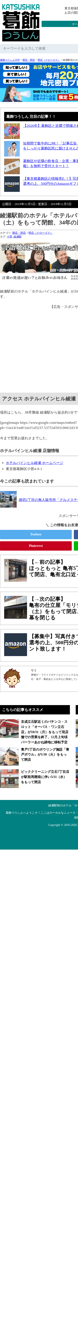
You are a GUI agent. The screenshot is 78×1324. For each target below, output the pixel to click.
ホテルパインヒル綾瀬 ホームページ (34, 463)
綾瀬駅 (18, 236)
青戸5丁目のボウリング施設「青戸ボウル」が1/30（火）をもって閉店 (45, 754)
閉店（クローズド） (49, 60)
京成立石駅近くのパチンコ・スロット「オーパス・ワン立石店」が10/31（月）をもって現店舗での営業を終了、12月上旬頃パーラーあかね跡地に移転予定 (44, 732)
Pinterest (36, 546)
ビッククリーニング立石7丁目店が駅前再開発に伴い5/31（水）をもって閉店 (45, 777)
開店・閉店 (28, 60)
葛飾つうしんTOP (10, 60)
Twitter (36, 534)
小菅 (9, 236)
